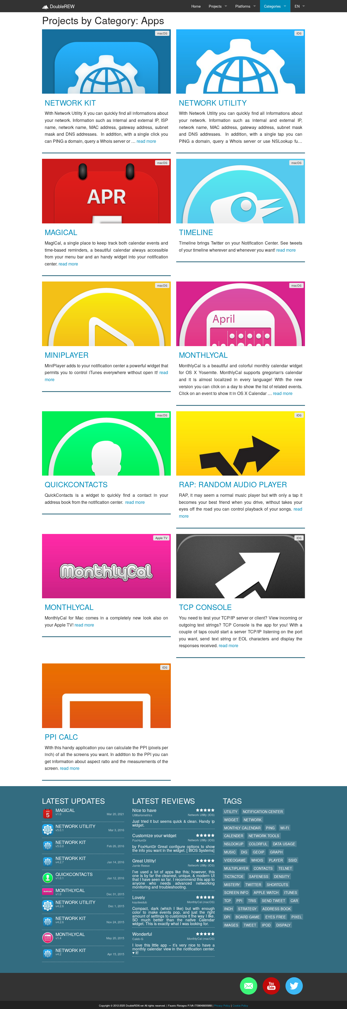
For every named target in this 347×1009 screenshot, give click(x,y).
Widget (231, 819)
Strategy (247, 908)
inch (228, 908)
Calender (233, 835)
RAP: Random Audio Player (233, 484)
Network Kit (70, 102)
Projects (215, 6)
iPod (266, 925)
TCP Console (205, 607)
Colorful (258, 843)
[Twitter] (294, 986)
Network (253, 819)
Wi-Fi (284, 827)
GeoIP (258, 852)
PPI (239, 900)
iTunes (290, 892)
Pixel (296, 916)
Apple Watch (266, 892)
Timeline (196, 232)
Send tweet (273, 900)
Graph (276, 852)
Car (294, 900)
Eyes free (275, 916)
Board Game (248, 916)
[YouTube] (271, 986)
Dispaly (283, 925)
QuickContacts (76, 484)
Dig (244, 852)
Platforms (242, 6)
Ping (270, 827)
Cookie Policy (240, 1005)
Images (231, 925)
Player (276, 860)
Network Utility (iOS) (201, 814)
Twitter (253, 884)
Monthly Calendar (242, 827)
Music (230, 852)
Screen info (236, 892)
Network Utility (213, 102)
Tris (252, 900)
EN (297, 6)
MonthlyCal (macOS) (201, 902)
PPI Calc (61, 736)
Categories (272, 6)
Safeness (258, 876)
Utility (230, 811)
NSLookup (233, 843)
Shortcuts (277, 884)
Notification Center (263, 811)
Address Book (276, 908)
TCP (227, 900)
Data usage (284, 843)
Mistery (232, 884)
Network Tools (264, 835)
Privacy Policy (222, 1005)
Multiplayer (236, 868)
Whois (257, 860)
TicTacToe (234, 876)
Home (196, 6)
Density (282, 876)
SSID (292, 860)
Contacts (263, 868)
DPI (227, 916)
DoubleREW (62, 6)
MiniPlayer (67, 354)
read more (146, 141)
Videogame (235, 860)
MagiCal (61, 232)
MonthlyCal (203, 354)
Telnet (285, 868)
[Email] (248, 986)
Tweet (250, 925)
